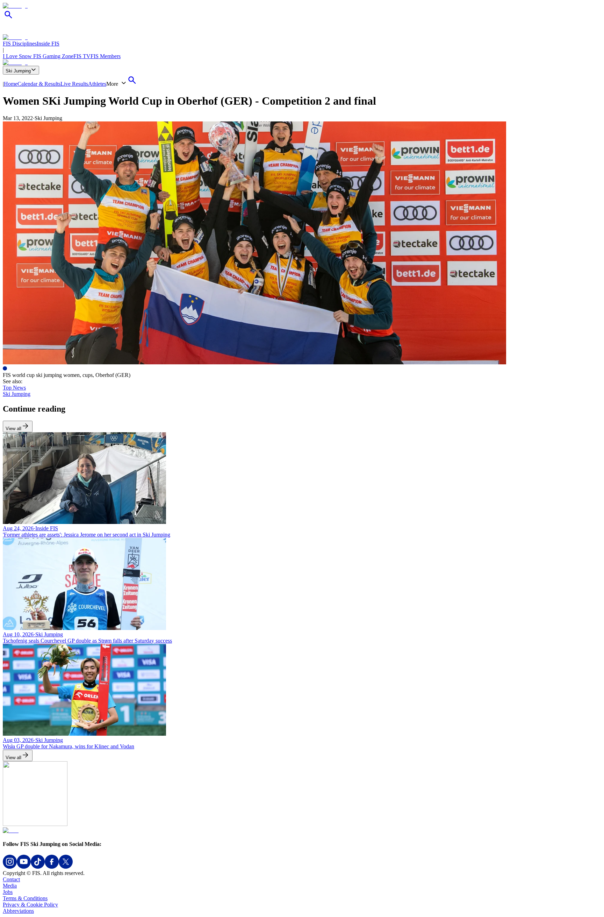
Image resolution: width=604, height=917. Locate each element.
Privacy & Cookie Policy (30, 905)
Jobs (8, 892)
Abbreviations (18, 911)
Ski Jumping (18, 71)
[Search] (8, 18)
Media (10, 886)
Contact (11, 879)
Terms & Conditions (25, 898)
